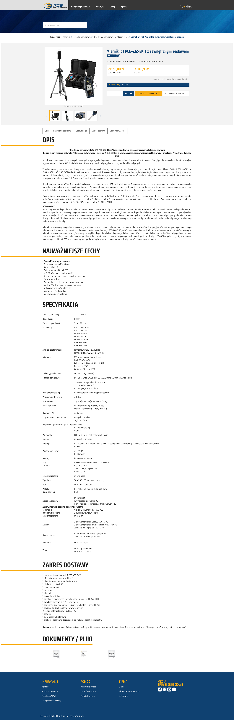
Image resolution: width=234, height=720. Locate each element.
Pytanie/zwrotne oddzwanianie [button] (177, 93)
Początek (66, 37)
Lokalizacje (123, 696)
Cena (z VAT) (138, 72)
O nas (121, 686)
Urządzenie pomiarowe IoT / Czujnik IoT (110, 37)
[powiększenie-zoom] (73, 106)
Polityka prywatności (50, 691)
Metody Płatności (87, 696)
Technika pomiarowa (82, 37)
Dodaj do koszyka (147, 93)
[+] (131, 93)
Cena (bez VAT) (114, 72)
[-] (126, 93)
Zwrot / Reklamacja (88, 691)
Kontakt (45, 686)
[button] (47, 115)
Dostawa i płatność (88, 686)
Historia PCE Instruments (129, 691)
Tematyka (99, 6)
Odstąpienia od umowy (51, 700)
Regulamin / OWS (49, 696)
